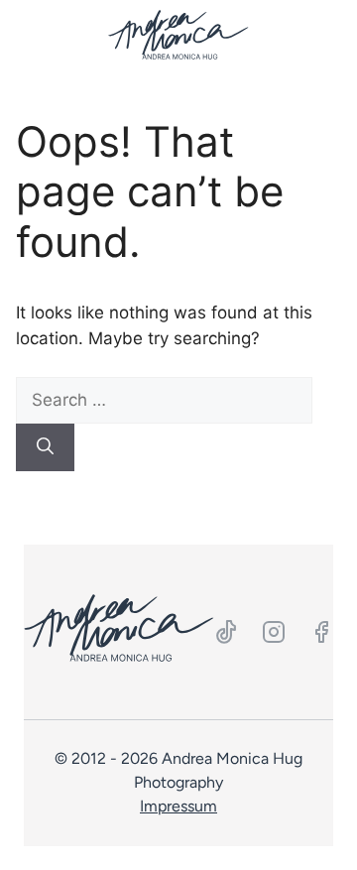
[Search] (45, 447)
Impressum (178, 806)
